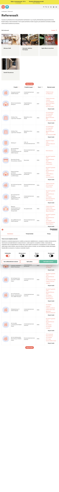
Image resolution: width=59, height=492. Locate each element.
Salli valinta (29, 261)
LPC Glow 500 (49, 114)
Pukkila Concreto (50, 183)
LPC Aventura (49, 297)
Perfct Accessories (50, 198)
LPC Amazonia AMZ (51, 120)
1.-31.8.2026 (18, 2)
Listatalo (48, 100)
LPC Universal (49, 185)
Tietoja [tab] (49, 233)
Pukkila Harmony (50, 98)
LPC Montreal (49, 93)
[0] (51, 7)
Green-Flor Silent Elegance (50, 104)
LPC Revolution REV (50, 279)
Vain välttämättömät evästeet (11, 261)
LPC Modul (48, 267)
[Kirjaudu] (53, 7)
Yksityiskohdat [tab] (29, 233)
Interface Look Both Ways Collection (50, 210)
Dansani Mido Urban (51, 340)
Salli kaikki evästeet (48, 261)
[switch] (22, 256)
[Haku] (46, 7)
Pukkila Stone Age (50, 309)
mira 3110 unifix (50, 106)
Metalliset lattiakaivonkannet (50, 312)
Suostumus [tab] (10, 233)
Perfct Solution (49, 150)
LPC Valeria (49, 162)
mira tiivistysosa (50, 101)
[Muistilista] (48, 7)
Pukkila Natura (49, 173)
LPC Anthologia (50, 112)
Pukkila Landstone (50, 308)
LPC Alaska (49, 197)
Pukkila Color (49, 208)
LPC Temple (49, 115)
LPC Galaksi (49, 337)
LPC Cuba (48, 339)
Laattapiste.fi (4, 11)
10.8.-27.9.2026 (36, 2)
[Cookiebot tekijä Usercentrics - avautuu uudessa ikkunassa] (51, 230)
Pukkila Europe (49, 92)
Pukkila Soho (49, 164)
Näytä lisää (51, 109)
